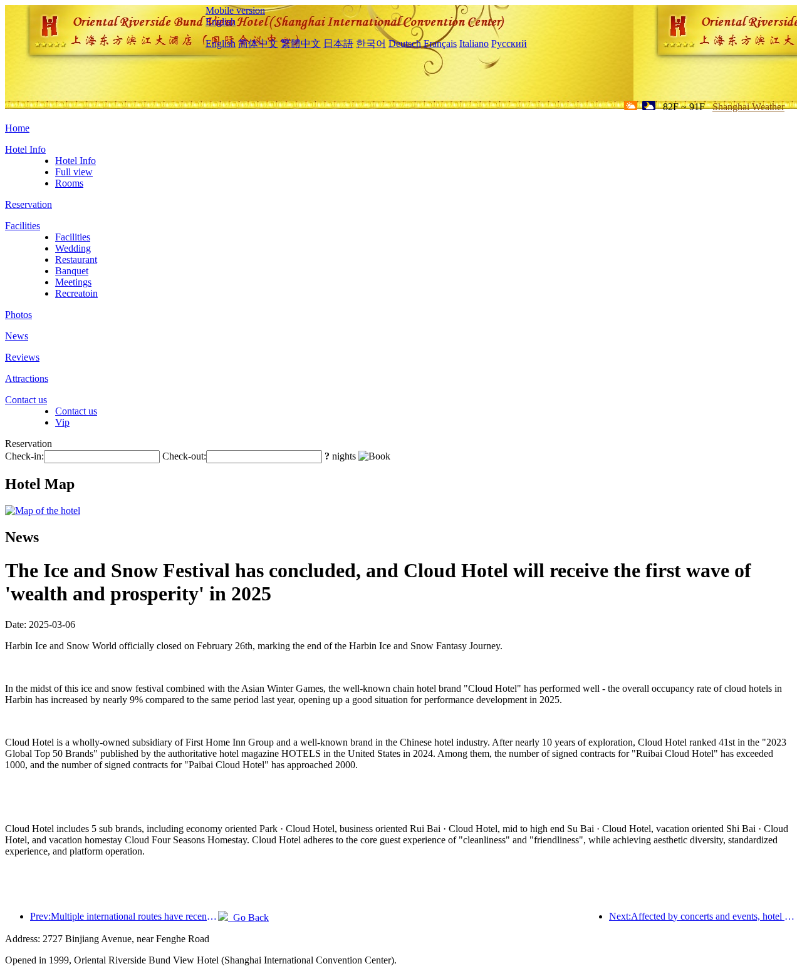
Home (17, 128)
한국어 (371, 43)
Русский (509, 43)
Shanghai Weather (748, 106)
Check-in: (24, 456)
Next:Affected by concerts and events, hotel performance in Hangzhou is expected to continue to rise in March (703, 916)
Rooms (69, 183)
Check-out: (184, 456)
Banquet (71, 270)
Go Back (248, 917)
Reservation (28, 204)
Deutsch (404, 43)
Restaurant (76, 259)
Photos (18, 314)
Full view (74, 172)
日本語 (338, 43)
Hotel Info (25, 149)
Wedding (73, 248)
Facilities (22, 225)
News (16, 336)
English (221, 21)
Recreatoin (76, 293)
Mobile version (235, 10)
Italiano (474, 43)
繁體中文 (301, 43)
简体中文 (258, 43)
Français (440, 43)
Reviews (22, 357)
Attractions (26, 378)
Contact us (26, 399)
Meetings (73, 282)
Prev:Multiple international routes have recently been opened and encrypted (124, 916)
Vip (62, 422)
